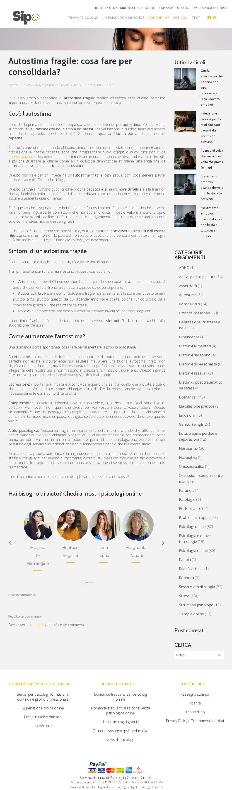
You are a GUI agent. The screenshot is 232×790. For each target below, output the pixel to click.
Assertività (188, 285)
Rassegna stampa (194, 694)
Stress (184, 595)
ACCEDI (150, 8)
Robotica (186, 577)
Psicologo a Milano (103, 787)
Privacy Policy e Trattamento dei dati (195, 720)
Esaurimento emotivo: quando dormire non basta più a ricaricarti (212, 187)
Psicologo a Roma (79, 787)
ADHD (184, 267)
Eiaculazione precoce (196, 406)
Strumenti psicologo (196, 604)
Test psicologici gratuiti (120, 721)
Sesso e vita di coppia (197, 586)
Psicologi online (192, 526)
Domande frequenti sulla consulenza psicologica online (120, 711)
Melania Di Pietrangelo (37, 555)
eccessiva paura (21, 156)
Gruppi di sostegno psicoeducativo (120, 730)
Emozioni (187, 415)
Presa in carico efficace (43, 716)
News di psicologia (120, 739)
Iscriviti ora (43, 725)
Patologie (187, 499)
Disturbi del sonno (194, 355)
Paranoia (186, 490)
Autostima (46, 85)
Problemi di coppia (194, 517)
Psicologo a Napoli (127, 787)
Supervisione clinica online (43, 708)
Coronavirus (189, 303)
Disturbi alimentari (195, 346)
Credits (146, 777)
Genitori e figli (191, 424)
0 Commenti (92, 85)
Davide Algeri (69, 85)
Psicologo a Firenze (151, 787)
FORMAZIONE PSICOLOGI (173, 8)
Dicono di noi (194, 711)
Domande (187, 397)
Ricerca (195, 703)
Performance (190, 508)
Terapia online (191, 613)
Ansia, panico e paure (197, 276)
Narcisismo (188, 448)
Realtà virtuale (191, 568)
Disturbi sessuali (193, 373)
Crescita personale (195, 312)
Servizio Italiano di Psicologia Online (108, 777)
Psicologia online (193, 550)
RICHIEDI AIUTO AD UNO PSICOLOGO (118, 8)
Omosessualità (191, 466)
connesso (36, 624)
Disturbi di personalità (198, 364)
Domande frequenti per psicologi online (120, 697)
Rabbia (185, 559)
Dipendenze (189, 336)
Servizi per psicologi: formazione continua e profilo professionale (43, 697)
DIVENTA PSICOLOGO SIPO (209, 8)
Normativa (188, 457)
